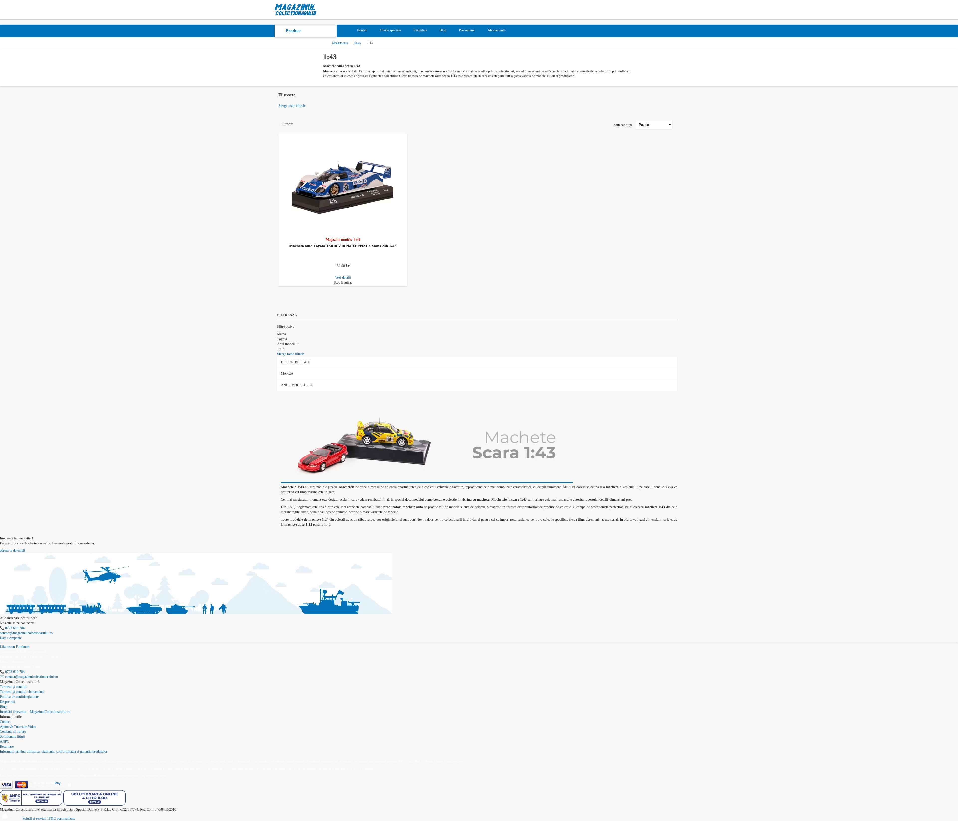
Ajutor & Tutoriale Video (18, 727)
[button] (404, 136)
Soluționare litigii (12, 736)
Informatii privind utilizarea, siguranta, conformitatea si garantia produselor (53, 751)
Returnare (7, 746)
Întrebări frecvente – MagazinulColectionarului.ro (35, 712)
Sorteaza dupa (623, 125)
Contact (5, 722)
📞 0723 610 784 (12, 628)
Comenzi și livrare (13, 731)
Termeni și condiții (13, 687)
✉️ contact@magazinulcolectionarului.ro (29, 677)
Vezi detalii (343, 277)
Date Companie (11, 638)
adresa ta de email (12, 550)
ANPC (4, 741)
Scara (357, 43)
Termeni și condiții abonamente (22, 692)
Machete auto (340, 43)
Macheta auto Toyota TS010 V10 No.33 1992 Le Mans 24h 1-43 (342, 246)
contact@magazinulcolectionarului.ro (26, 633)
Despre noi (7, 702)
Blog (3, 707)
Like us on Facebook (14, 647)
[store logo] (296, 10)
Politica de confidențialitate (19, 697)
